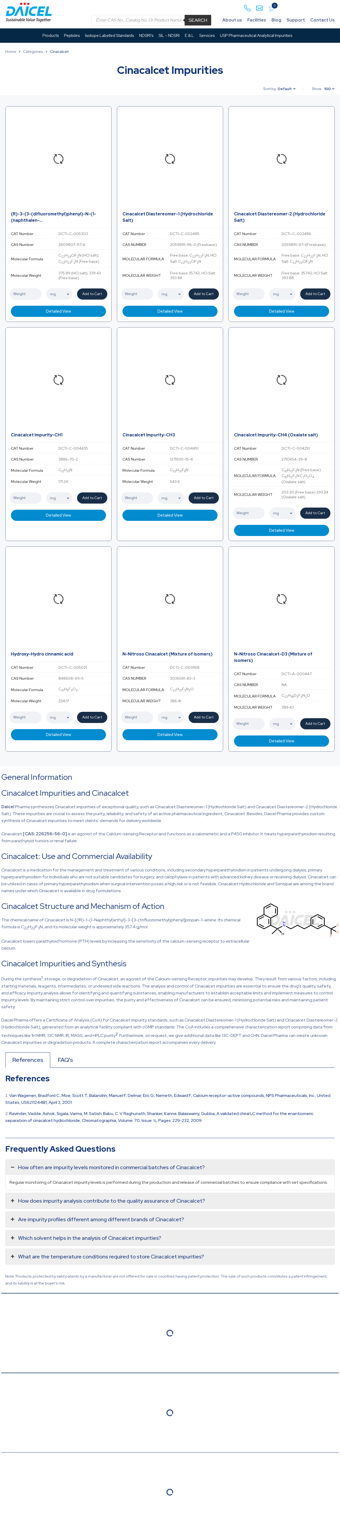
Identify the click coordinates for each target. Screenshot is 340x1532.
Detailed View (58, 311)
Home (10, 51)
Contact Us (322, 20)
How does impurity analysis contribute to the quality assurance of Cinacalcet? (111, 1200)
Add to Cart (92, 294)
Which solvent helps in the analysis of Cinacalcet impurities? (89, 1238)
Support (296, 20)
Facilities (256, 20)
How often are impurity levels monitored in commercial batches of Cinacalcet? (111, 1167)
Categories (33, 51)
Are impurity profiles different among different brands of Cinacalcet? (101, 1219)
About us (232, 20)
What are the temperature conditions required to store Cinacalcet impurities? (111, 1256)
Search (198, 20)
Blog (276, 20)
